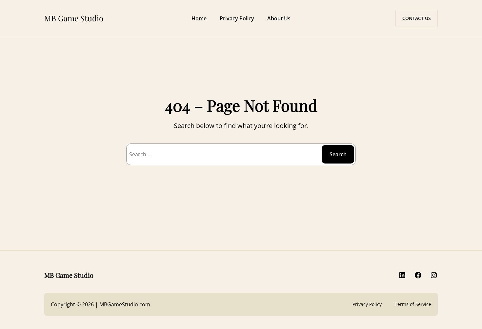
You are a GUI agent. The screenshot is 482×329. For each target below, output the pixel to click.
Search (338, 154)
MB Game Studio (73, 18)
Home (199, 18)
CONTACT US (416, 18)
